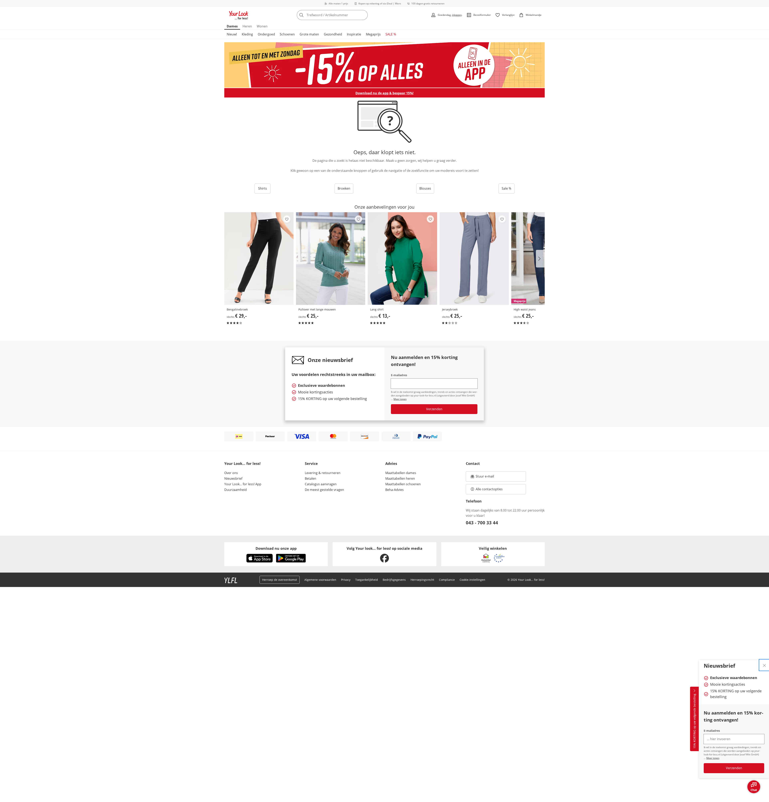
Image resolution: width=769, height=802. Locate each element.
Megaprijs (373, 34)
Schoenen (287, 34)
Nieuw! (232, 34)
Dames (232, 26)
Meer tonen (712, 758)
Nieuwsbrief (233, 478)
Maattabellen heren (400, 478)
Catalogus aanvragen (321, 484)
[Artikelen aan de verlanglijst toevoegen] (286, 219)
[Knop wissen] (363, 15)
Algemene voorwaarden (320, 580)
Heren (247, 26)
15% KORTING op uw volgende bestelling (694, 721)
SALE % (391, 34)
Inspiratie (354, 34)
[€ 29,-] (259, 258)
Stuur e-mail (484, 477)
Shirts (262, 188)
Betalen (310, 478)
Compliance (447, 580)
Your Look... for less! (242, 463)
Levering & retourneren (322, 473)
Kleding (247, 34)
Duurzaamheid (235, 489)
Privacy (345, 580)
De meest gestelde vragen (324, 489)
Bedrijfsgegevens (394, 580)
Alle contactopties (489, 489)
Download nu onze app (276, 548)
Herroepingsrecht (422, 580)
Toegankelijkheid (366, 580)
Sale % (506, 188)
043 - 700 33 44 (482, 523)
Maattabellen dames (400, 473)
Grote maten (309, 34)
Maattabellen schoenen (403, 484)
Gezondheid (333, 34)
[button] (540, 258)
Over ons (231, 473)
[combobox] (341, 15)
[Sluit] (764, 665)
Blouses (425, 188)
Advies (391, 463)
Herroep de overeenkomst (279, 580)
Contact (473, 463)
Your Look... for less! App (242, 484)
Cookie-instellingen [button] (472, 580)
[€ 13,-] (402, 258)
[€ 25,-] (330, 258)
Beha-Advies (394, 489)
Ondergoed (266, 34)
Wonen (262, 26)
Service (311, 463)
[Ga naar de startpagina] (239, 15)
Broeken (344, 188)
